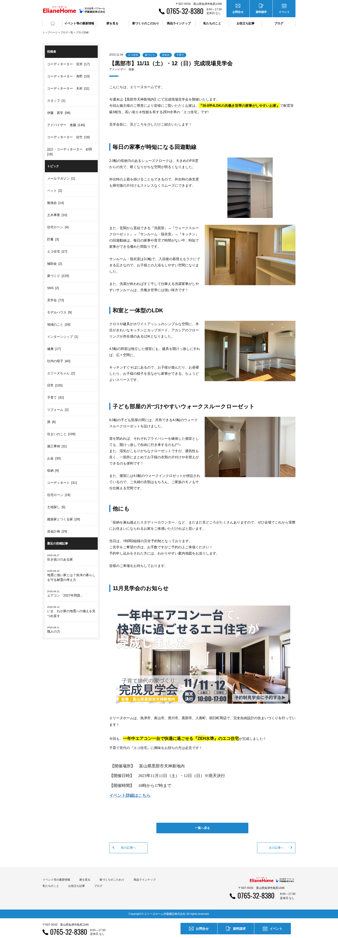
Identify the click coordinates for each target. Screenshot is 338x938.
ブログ (278, 23)
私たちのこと (51, 885)
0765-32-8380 (184, 11)
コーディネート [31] (62, 482)
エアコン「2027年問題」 (65, 593)
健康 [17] (54, 349)
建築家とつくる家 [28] (63, 519)
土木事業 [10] (57, 215)
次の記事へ (276, 847)
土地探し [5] (56, 507)
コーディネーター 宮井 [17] (68, 64)
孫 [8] (51, 422)
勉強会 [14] (55, 203)
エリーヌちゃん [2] (61, 373)
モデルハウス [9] (59, 312)
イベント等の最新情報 (56, 879)
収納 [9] (53, 470)
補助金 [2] (54, 263)
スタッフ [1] (56, 100)
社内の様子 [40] (58, 361)
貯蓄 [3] (53, 239)
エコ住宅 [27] (57, 251)
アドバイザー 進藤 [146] (66, 125)
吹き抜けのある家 (60, 557)
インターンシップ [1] (62, 336)
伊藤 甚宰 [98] (58, 113)
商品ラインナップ (145, 879)
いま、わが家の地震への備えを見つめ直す (71, 612)
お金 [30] (54, 458)
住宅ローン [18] (58, 495)
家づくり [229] (58, 276)
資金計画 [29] (57, 531)
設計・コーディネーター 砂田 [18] (70, 151)
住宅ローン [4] (58, 227)
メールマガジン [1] (61, 178)
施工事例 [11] (57, 446)
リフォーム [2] (58, 409)
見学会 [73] (55, 300)
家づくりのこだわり (112, 879)
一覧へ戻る (202, 828)
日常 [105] (55, 385)
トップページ (50, 32)
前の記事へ (128, 847)
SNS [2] (53, 288)
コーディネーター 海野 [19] (68, 76)
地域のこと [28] (58, 324)
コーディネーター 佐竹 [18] (68, 137)
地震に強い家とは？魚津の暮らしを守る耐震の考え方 (71, 576)
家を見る (84, 879)
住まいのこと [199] (61, 434)
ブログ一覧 (66, 32)
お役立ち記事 (246, 23)
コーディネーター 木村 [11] (68, 88)
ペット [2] (54, 190)
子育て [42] (55, 397)
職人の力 (53, 629)
